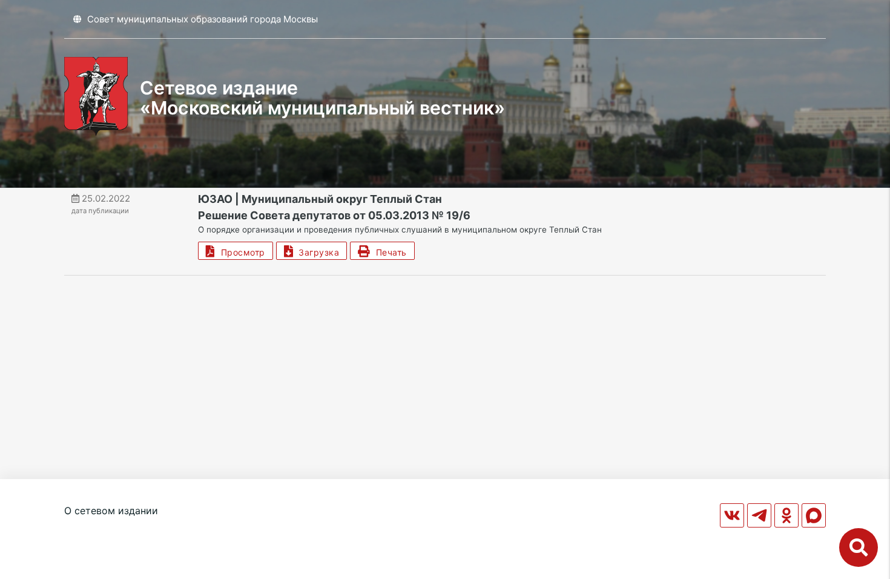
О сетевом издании (111, 511)
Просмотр (240, 252)
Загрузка (316, 252)
